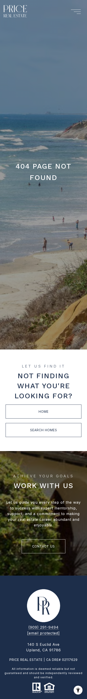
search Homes (43, 430)
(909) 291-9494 (43, 627)
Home (44, 411)
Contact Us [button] (43, 546)
